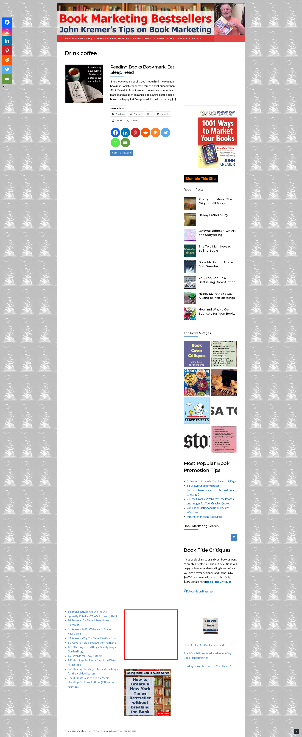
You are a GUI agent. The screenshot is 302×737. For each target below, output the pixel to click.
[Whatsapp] (115, 142)
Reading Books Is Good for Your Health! (207, 666)
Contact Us (192, 38)
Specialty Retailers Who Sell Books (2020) (92, 616)
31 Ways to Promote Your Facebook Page (211, 481)
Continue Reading (121, 153)
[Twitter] (165, 132)
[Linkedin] (125, 132)
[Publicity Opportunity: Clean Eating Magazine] (197, 383)
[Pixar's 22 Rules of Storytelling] (224, 440)
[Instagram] (7, 31)
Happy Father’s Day (213, 215)
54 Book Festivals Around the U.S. (87, 611)
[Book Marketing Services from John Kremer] (197, 355)
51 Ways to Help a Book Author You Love (92, 642)
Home (68, 38)
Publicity (101, 38)
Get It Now (176, 38)
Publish (137, 38)
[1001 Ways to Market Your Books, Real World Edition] (217, 167)
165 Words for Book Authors (85, 655)
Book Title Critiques (218, 581)
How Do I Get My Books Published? (204, 645)
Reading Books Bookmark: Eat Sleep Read (142, 69)
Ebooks (149, 38)
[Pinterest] (135, 132)
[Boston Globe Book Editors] (197, 440)
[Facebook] (115, 132)
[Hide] (3, 86)
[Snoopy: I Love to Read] (197, 411)
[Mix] (155, 132)
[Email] (125, 142)
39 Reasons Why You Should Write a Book (92, 638)
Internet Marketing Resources (204, 516)
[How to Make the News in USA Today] (224, 411)
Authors (161, 38)
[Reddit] (145, 132)
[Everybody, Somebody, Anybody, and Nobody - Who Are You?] (224, 355)
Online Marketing (119, 38)
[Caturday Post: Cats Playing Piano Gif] (224, 383)
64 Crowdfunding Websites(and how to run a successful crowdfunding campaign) (212, 490)
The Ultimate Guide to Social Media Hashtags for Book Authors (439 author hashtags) (91, 682)
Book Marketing (83, 38)
